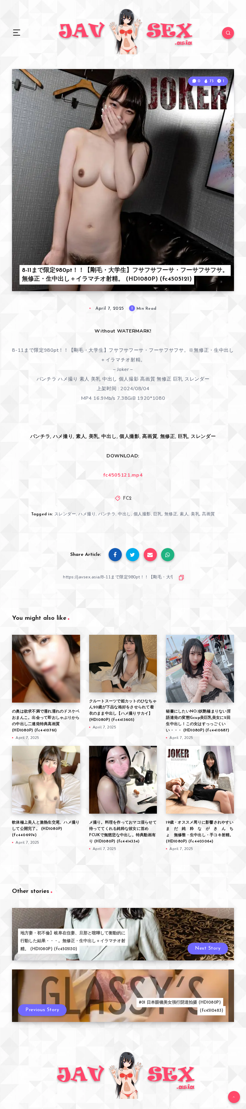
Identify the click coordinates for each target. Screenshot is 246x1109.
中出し (124, 514)
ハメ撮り (87, 514)
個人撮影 (142, 514)
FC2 (127, 498)
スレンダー (65, 514)
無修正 (171, 514)
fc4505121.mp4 (122, 475)
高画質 (208, 514)
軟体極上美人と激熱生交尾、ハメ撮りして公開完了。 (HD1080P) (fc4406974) (46, 829)
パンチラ (107, 514)
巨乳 (157, 514)
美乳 (195, 514)
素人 (184, 514)
